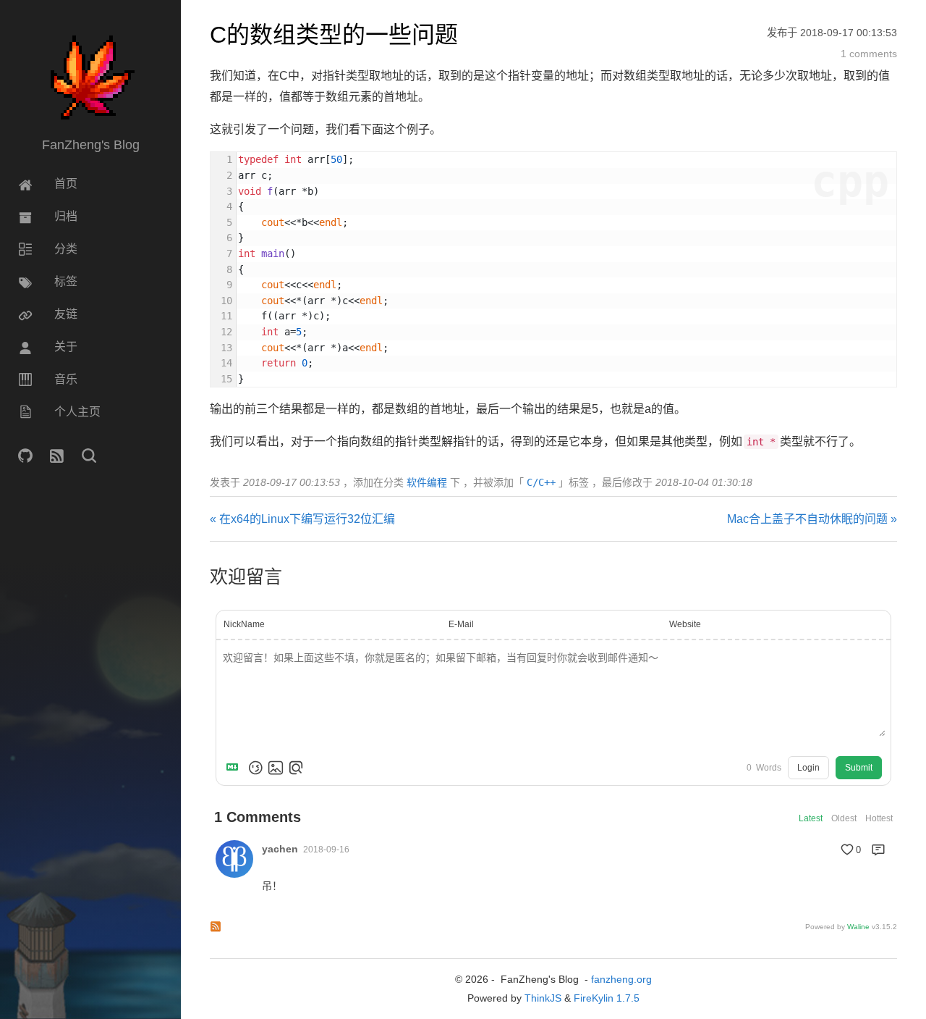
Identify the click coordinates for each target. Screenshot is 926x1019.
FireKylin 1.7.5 (607, 998)
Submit (858, 768)
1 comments (869, 53)
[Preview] (296, 767)
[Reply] (878, 849)
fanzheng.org (621, 979)
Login (808, 768)
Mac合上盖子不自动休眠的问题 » (812, 519)
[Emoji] (255, 767)
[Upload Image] (275, 767)
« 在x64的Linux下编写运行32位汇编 (302, 519)
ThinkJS (542, 998)
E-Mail (461, 624)
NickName (244, 624)
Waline (858, 927)
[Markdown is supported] (235, 767)
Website (685, 624)
